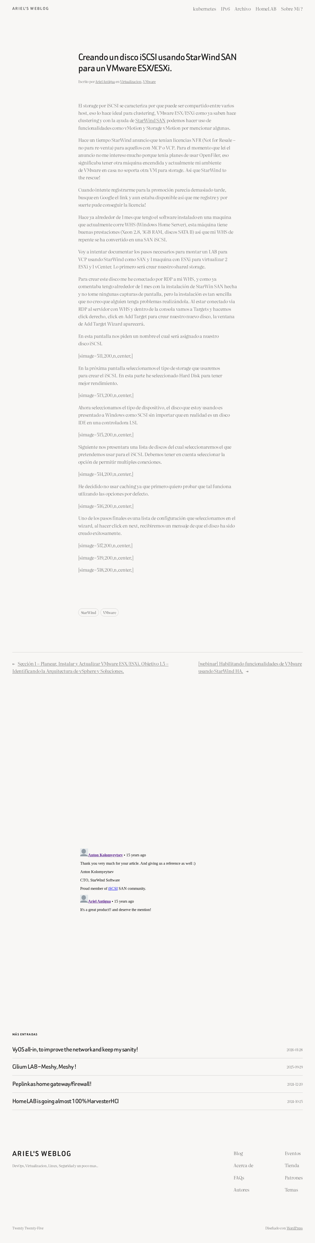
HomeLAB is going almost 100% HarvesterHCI (65, 1101)
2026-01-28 (295, 1049)
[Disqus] (157, 761)
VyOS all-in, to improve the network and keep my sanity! (75, 1049)
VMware (149, 81)
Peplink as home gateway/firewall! (52, 1084)
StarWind (88, 612)
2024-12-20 (295, 1084)
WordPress (295, 1227)
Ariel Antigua (105, 81)
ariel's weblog (30, 8)
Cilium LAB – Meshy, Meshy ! (44, 1066)
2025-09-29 (295, 1066)
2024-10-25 (295, 1101)
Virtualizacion (130, 81)
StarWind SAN (150, 120)
